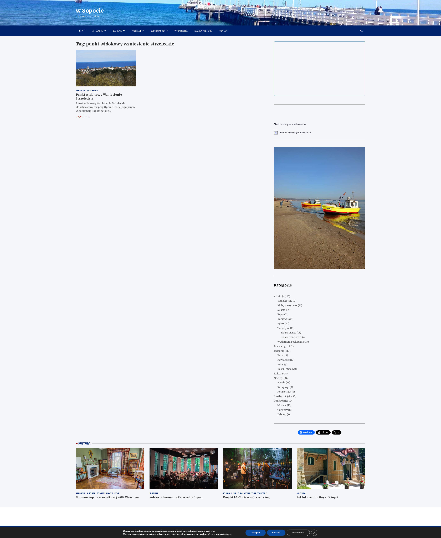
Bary (280, 355)
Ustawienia (298, 532)
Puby (280, 364)
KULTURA (84, 443)
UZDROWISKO (158, 30)
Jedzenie (279, 350)
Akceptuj (255, 532)
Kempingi (283, 387)
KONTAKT (223, 30)
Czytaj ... (81, 116)
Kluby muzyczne (287, 305)
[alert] (319, 132)
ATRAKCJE (98, 30)
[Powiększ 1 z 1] (360, 151)
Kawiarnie (283, 359)
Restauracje (284, 368)
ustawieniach (223, 534)
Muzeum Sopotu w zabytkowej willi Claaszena (107, 497)
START (82, 30)
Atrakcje (80, 90)
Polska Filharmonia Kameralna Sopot (176, 497)
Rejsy (280, 314)
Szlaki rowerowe (291, 337)
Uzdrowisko (281, 400)
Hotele (281, 382)
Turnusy (282, 409)
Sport (280, 323)
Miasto (281, 309)
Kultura (278, 373)
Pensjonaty (284, 391)
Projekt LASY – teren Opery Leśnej (246, 497)
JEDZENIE (117, 30)
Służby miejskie (283, 396)
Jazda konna (284, 300)
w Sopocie (90, 10)
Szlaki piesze (288, 332)
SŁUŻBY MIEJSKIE (203, 30)
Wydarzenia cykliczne (290, 341)
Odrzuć (276, 532)
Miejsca (281, 405)
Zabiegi (281, 414)
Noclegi (278, 378)
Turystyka (92, 90)
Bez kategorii (282, 346)
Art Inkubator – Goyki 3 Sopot (317, 497)
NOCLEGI (136, 30)
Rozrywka (283, 319)
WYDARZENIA (181, 30)
